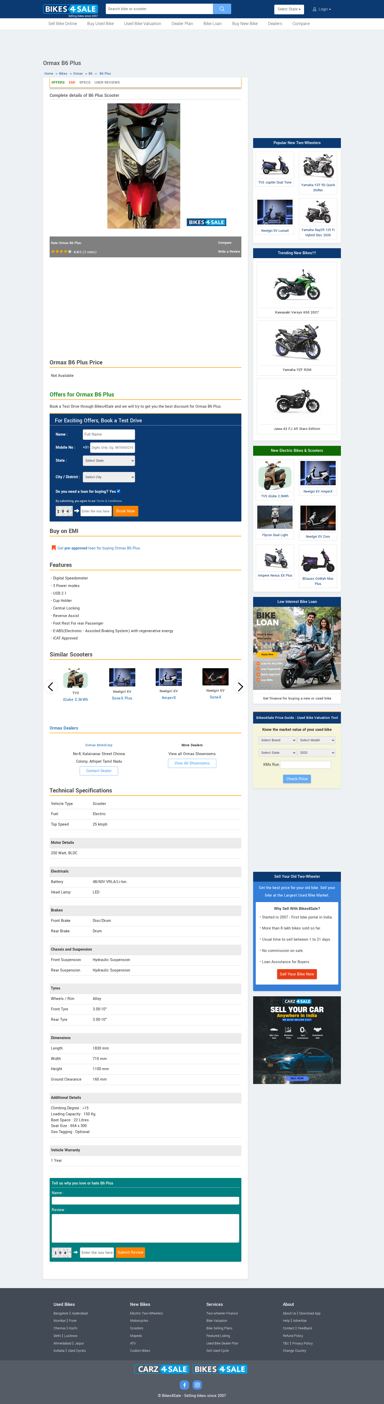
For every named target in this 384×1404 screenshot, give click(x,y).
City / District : (68, 477)
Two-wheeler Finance (222, 1313)
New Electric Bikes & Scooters (297, 450)
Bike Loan (212, 24)
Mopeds (136, 1336)
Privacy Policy (302, 1343)
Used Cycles (77, 1350)
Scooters (136, 1328)
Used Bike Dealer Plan (222, 1343)
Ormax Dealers (64, 728)
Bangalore (61, 1313)
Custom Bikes (140, 1350)
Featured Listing (218, 1336)
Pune (73, 1320)
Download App (310, 1313)
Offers (58, 82)
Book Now (125, 511)
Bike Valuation (216, 1320)
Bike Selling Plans (219, 1328)
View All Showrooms (192, 763)
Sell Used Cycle (217, 1350)
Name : (62, 434)
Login (323, 9)
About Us (289, 1313)
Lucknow (71, 1336)
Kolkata (59, 1350)
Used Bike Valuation (142, 24)
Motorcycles (139, 1320)
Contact (288, 1328)
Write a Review (229, 251)
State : (61, 460)
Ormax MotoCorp (98, 745)
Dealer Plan (182, 24)
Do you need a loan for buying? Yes (86, 491)
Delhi (57, 1336)
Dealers (275, 24)
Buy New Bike (245, 24)
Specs (84, 82)
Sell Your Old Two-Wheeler (297, 876)
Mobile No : (65, 447)
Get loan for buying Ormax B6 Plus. (99, 548)
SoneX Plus (122, 698)
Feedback (305, 1328)
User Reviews (107, 82)
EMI (72, 82)
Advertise (300, 1320)
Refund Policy (293, 1336)
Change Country (294, 1350)
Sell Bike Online (62, 24)
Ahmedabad (62, 1343)
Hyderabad (80, 1313)
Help (286, 1320)
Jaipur (79, 1343)
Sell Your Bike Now (297, 974)
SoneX (216, 697)
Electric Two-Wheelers (146, 1313)
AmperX (169, 698)
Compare (301, 24)
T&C (286, 1343)
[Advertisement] (192, 43)
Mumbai (60, 1320)
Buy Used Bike (100, 24)
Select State (288, 9)
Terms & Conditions (109, 501)
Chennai (60, 1328)
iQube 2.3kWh (75, 699)
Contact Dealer (99, 771)
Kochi (73, 1328)
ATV (133, 1343)
